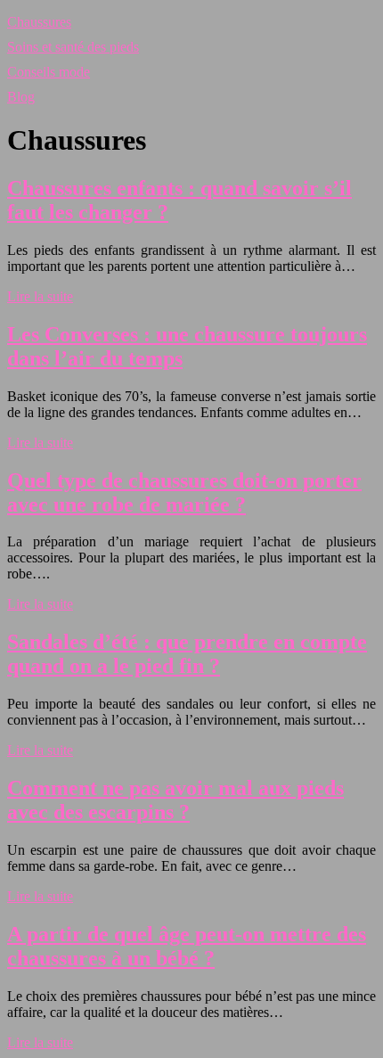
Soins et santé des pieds (73, 46)
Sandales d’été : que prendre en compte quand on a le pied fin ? (187, 653)
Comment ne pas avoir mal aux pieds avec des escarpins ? (175, 800)
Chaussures (39, 21)
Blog (21, 96)
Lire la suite (40, 296)
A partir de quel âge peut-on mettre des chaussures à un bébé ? (186, 946)
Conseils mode (48, 71)
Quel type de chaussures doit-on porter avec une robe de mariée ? (184, 492)
